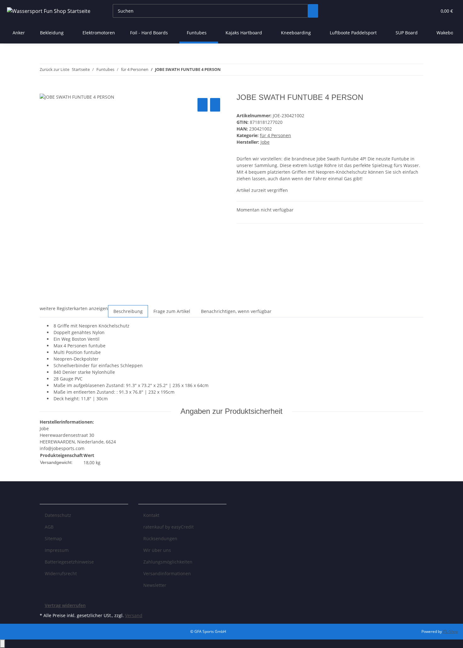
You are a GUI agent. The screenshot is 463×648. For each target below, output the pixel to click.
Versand (133, 615)
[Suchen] (313, 11)
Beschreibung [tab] (128, 311)
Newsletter (154, 585)
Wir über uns (157, 550)
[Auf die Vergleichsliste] (202, 105)
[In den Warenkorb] (45, 89)
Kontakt (151, 515)
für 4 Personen (275, 135)
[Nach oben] (2, 643)
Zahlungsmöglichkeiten (167, 562)
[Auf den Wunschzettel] (215, 105)
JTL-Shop (450, 631)
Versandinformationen (167, 573)
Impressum (57, 550)
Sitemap (53, 538)
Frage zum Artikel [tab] (171, 311)
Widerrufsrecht (61, 573)
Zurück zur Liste (54, 69)
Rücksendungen (160, 538)
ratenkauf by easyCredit (168, 527)
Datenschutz (58, 515)
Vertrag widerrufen (65, 605)
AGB (49, 527)
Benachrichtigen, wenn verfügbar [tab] (236, 311)
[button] (419, 11)
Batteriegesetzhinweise (69, 562)
